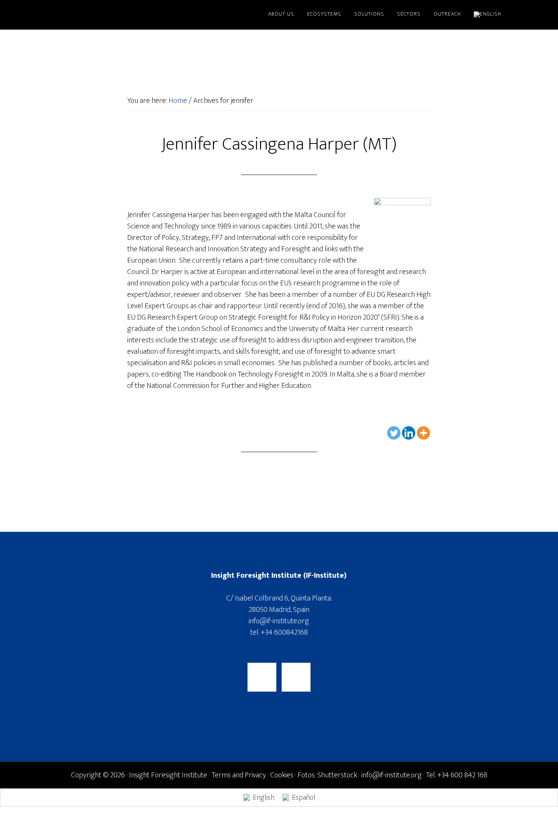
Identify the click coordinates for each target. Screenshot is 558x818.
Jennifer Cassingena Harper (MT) (279, 144)
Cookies (281, 775)
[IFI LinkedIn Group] (296, 677)
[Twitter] (393, 433)
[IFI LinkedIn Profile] (261, 677)
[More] (423, 433)
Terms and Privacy (238, 775)
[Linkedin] (408, 433)
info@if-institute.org (279, 621)
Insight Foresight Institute (119, 14)
